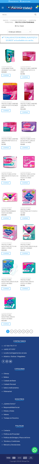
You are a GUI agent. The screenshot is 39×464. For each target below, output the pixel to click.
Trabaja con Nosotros (11, 418)
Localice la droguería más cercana (15, 353)
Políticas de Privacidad (11, 434)
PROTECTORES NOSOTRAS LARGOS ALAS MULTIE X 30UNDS (28, 246)
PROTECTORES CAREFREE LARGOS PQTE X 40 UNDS (10, 104)
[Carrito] (37, 7)
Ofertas (6, 373)
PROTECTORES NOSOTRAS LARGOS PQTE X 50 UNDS (8, 316)
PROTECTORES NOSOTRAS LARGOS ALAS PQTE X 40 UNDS (10, 281)
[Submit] (35, 14)
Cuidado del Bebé (10, 381)
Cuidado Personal (10, 384)
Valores (6, 414)
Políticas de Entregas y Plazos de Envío (17, 437)
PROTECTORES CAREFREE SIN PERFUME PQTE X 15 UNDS (10, 140)
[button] (35, 450)
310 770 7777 (14, 1)
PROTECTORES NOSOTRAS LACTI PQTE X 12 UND (28, 211)
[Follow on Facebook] (3, 361)
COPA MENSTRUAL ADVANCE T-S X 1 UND (9, 69)
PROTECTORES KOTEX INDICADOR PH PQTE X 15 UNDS (10, 175)
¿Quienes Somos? (10, 404)
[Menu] (3, 7)
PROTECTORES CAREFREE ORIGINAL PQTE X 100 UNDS (28, 105)
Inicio (5, 20)
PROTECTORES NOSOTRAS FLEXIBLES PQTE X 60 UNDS (9, 211)
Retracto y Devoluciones (12, 445)
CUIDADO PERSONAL (18, 20)
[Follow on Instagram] (7, 361)
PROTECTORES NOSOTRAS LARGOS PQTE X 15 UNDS (27, 281)
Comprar (6, 75)
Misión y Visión (9, 411)
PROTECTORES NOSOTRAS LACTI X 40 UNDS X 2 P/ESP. (9, 246)
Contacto (7, 430)
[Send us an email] (10, 361)
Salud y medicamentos (11, 388)
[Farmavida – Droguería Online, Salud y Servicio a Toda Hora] (19, 7)
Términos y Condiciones (12, 441)
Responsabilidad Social (11, 407)
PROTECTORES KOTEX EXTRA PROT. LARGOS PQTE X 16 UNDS (27, 140)
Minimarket (8, 391)
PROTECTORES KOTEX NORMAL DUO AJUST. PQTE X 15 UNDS (27, 175)
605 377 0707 (26, 1)
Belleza (6, 377)
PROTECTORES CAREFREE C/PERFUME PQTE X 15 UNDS (28, 70)
